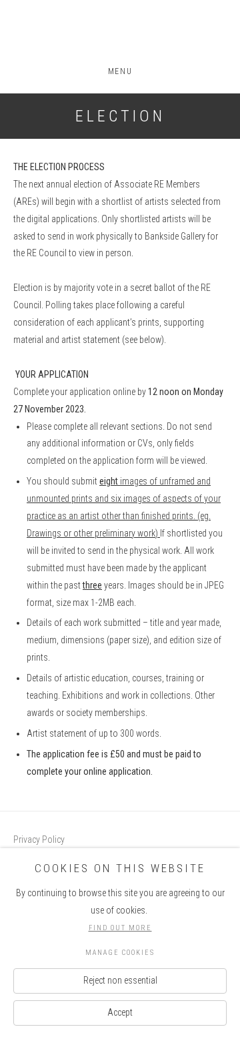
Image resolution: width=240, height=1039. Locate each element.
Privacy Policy (39, 839)
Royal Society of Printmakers (120, 34)
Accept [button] (120, 1012)
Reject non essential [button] (120, 980)
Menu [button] (120, 71)
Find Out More (120, 928)
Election (120, 116)
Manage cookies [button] (120, 952)
